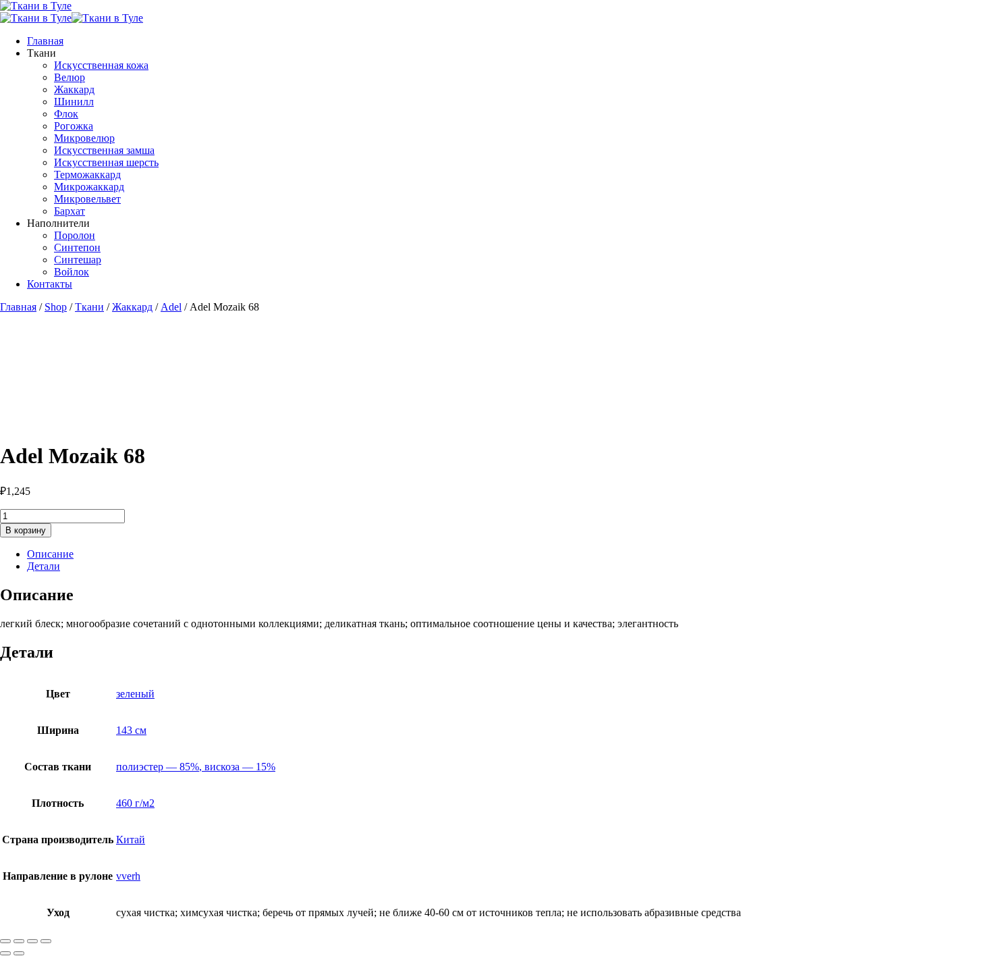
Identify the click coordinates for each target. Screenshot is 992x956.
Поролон (74, 235)
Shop (56, 307)
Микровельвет (87, 199)
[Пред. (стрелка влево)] (5, 953)
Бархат (69, 211)
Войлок (71, 271)
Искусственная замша (104, 150)
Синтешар (77, 259)
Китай (130, 839)
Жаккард (74, 89)
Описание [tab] (50, 554)
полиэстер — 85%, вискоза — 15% (195, 766)
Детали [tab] (43, 566)
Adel (171, 307)
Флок (66, 114)
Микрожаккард (89, 186)
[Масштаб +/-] (5, 941)
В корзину (25, 530)
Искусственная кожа (101, 65)
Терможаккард (87, 174)
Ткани (89, 307)
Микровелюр (84, 138)
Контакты (49, 284)
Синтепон (77, 247)
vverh (128, 876)
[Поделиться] (32, 941)
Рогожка (73, 126)
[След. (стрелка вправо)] (18, 953)
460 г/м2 (135, 803)
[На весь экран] (18, 941)
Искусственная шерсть (106, 162)
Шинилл (74, 101)
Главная (45, 41)
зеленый (135, 693)
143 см (131, 730)
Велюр (69, 77)
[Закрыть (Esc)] (45, 941)
